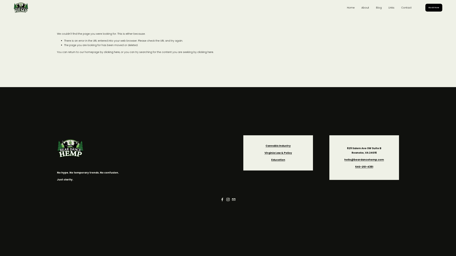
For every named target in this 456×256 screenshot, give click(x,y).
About (365, 7)
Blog (379, 7)
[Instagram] (228, 199)
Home (351, 7)
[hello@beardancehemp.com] (233, 199)
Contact (406, 7)
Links (391, 7)
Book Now (434, 7)
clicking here (112, 52)
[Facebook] (222, 199)
